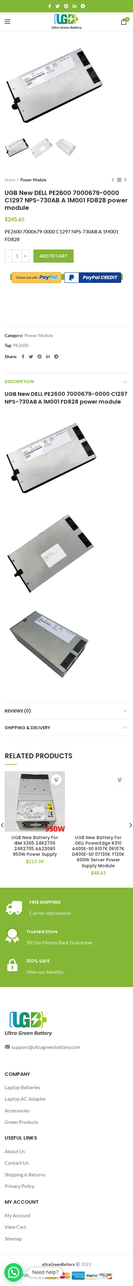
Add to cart (53, 255)
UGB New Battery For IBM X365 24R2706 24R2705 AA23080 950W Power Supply (34, 846)
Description (19, 382)
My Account (18, 1215)
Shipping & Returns (25, 1174)
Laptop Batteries (22, 1087)
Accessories (17, 1110)
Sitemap (13, 1238)
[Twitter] (57, 6)
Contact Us (17, 1163)
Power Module (33, 179)
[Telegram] (83, 6)
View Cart (15, 1227)
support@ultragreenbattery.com (45, 1047)
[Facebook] (49, 6)
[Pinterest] (66, 6)
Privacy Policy (19, 1186)
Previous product (113, 180)
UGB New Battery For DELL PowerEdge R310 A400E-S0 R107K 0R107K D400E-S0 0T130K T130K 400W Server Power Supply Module (98, 851)
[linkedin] (75, 6)
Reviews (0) (18, 711)
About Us (15, 1151)
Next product (125, 180)
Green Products (21, 1122)
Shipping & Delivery (27, 728)
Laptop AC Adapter (25, 1099)
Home (10, 179)
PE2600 (20, 345)
